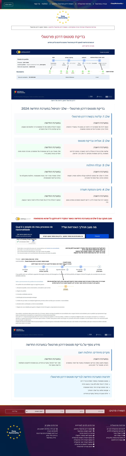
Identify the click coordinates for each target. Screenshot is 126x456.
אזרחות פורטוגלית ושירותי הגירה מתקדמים (82, 27)
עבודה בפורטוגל (101, 4)
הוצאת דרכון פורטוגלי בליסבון (62, 4)
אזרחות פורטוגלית (84, 4)
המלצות (45, 4)
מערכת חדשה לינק (88, 46)
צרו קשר (37, 4)
